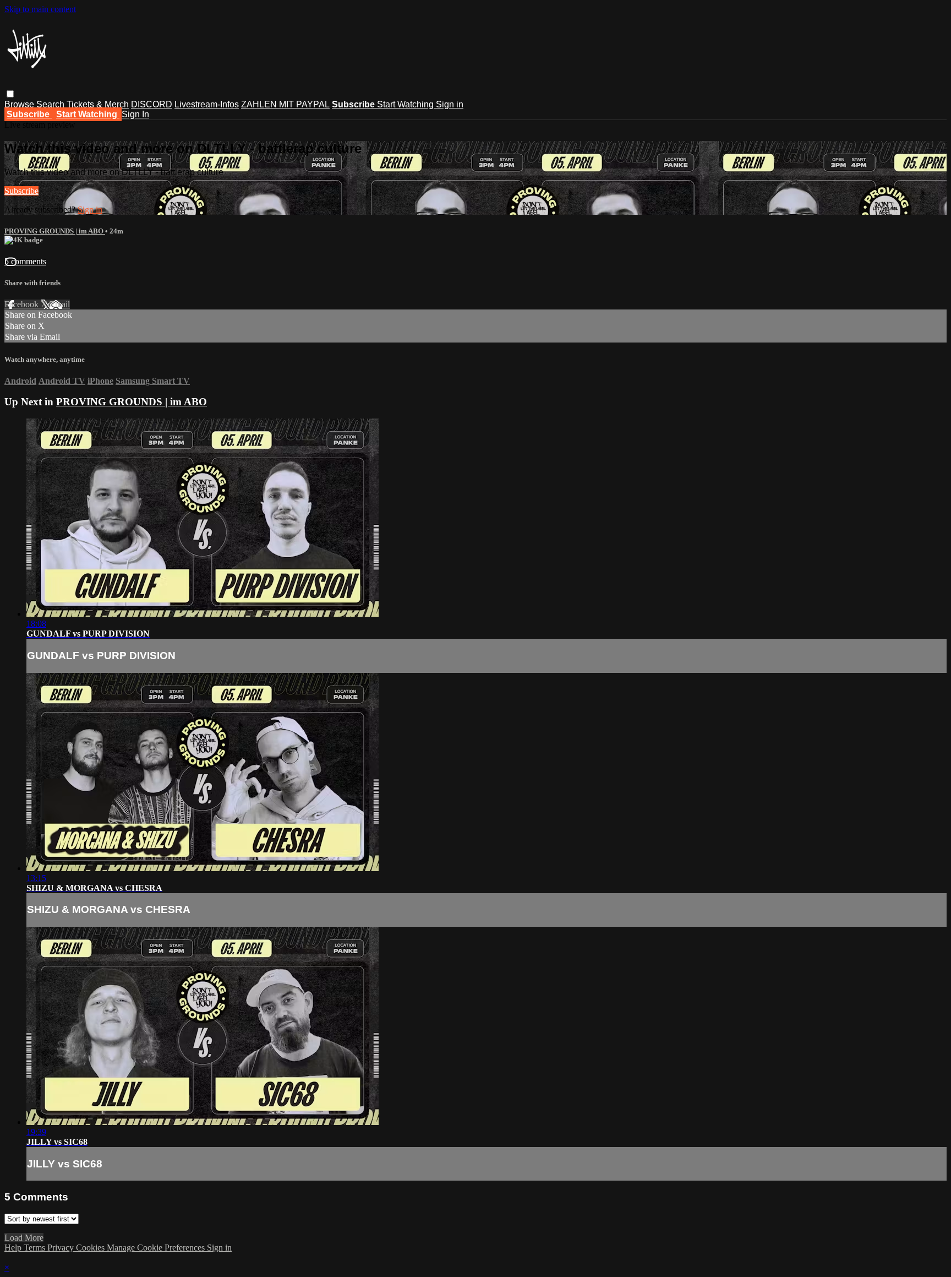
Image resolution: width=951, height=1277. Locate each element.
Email (60, 304)
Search (51, 104)
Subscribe (21, 190)
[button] (10, 93)
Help (14, 1247)
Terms (35, 1247)
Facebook (22, 304)
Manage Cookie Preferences (157, 1247)
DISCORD (151, 104)
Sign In (135, 114)
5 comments (25, 261)
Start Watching (406, 104)
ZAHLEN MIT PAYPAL (285, 104)
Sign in (449, 104)
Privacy (61, 1247)
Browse (20, 104)
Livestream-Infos (206, 104)
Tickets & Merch (98, 104)
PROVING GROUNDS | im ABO (54, 231)
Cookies (91, 1247)
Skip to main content (40, 9)
